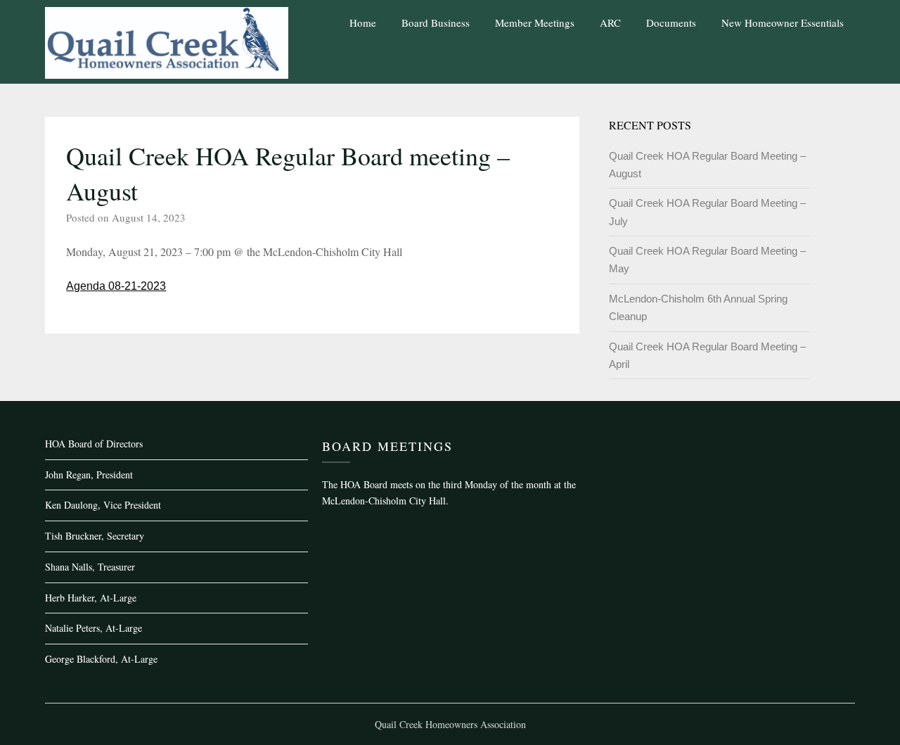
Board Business (435, 22)
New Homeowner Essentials (782, 22)
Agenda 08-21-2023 (116, 286)
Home (362, 22)
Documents (671, 22)
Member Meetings (534, 22)
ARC (610, 22)
